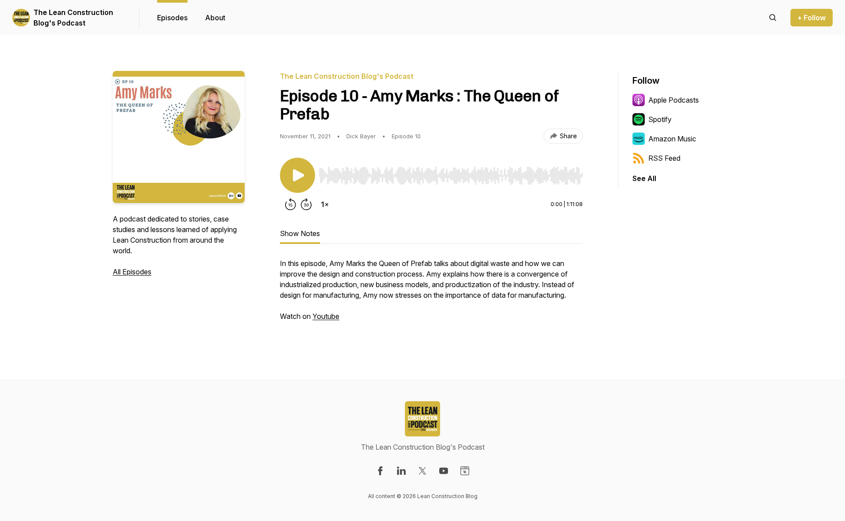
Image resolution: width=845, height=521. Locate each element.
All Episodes (132, 271)
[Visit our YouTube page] (443, 470)
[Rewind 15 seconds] (290, 204)
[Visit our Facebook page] (380, 470)
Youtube (325, 316)
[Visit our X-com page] (422, 470)
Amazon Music (672, 138)
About (215, 17)
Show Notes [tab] (300, 233)
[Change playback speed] (325, 204)
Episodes (172, 17)
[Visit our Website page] (464, 470)
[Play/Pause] (297, 175)
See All (644, 178)
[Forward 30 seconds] (306, 204)
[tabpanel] (431, 294)
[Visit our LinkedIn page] (401, 470)
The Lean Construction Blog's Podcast (73, 17)
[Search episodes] (772, 17)
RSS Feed (664, 158)
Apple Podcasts (673, 100)
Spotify (660, 119)
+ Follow (811, 17)
